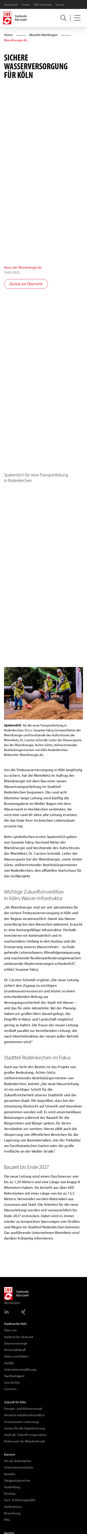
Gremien (10, 1389)
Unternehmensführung (20, 1370)
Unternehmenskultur (18, 1467)
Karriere (9, 1454)
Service (60, 4)
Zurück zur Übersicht (26, 284)
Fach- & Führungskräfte (19, 1500)
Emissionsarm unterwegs (21, 1422)
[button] (77, 18)
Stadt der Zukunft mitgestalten (25, 1435)
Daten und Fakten (16, 1356)
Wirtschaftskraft (15, 1350)
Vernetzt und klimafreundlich (24, 1415)
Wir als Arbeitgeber (17, 1461)
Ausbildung (12, 1487)
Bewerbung (12, 1513)
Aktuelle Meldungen (43, 35)
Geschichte (12, 1382)
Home (8, 35)
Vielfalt (9, 1363)
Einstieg (9, 1494)
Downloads (11, 4)
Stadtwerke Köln (15, 1324)
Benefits (9, 1474)
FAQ (7, 1520)
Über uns (10, 1330)
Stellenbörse (13, 1507)
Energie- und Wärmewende (23, 1409)
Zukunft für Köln (15, 1402)
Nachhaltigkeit (14, 1376)
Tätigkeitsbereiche (17, 1481)
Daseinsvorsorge (15, 1343)
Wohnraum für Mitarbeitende (24, 1441)
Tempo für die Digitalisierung (24, 1428)
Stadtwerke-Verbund (18, 1337)
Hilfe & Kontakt (43, 4)
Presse (26, 4)
